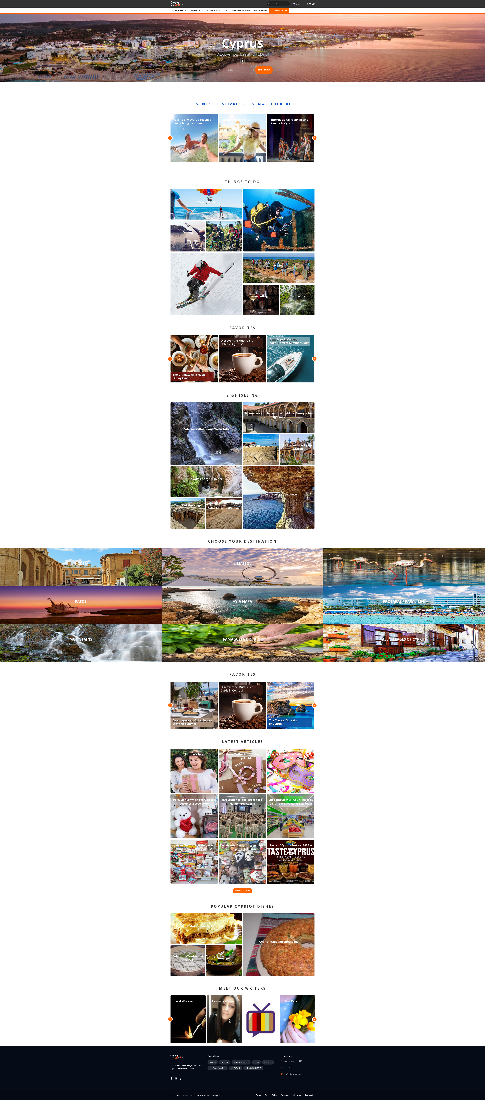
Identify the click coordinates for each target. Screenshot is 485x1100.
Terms (258, 1095)
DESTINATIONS (212, 10)
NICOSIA (213, 1062)
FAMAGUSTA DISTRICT (253, 1068)
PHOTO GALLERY (260, 10)
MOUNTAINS (235, 1068)
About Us (297, 1095)
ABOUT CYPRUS (178, 10)
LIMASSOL (224, 1062)
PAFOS (256, 1062)
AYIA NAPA (268, 1062)
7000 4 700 (288, 1067)
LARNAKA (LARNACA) (241, 1062)
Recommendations (240, 10)
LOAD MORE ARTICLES (242, 891)
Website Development (212, 1095)
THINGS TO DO (195, 10)
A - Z (225, 10)
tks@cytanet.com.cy (292, 1074)
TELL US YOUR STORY (279, 10)
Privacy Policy (271, 1095)
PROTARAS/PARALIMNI (217, 1068)
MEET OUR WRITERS (242, 988)
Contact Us (309, 1095)
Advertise (285, 1095)
